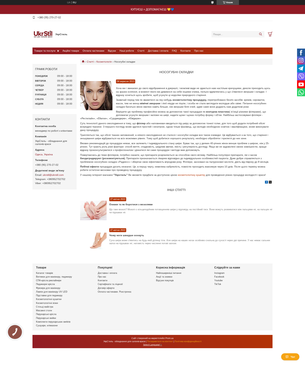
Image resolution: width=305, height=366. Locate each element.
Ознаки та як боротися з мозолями (131, 204)
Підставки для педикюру (49, 295)
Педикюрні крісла (45, 284)
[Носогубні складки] (96, 95)
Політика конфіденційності (188, 341)
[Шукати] (260, 34)
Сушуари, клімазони (47, 325)
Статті (140, 50)
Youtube (218, 280)
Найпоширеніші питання (168, 273)
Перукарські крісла (46, 314)
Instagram (219, 273)
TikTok (217, 284)
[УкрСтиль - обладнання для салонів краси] (43, 34)
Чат (293, 356)
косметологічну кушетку (191, 174)
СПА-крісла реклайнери (48, 280)
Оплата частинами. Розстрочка (114, 291)
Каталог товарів (44, 273)
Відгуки (112, 50)
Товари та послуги (44, 50)
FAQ (174, 50)
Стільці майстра (44, 306)
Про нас (199, 50)
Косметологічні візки (47, 303)
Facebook (219, 276)
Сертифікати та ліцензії (110, 284)
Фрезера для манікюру (48, 288)
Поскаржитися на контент (160, 341)
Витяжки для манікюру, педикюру (54, 276)
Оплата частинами (93, 50)
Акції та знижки (164, 276)
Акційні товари (70, 50)
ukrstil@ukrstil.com (53, 174)
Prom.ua (169, 338)
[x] (270, 182)
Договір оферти (106, 288)
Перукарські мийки (46, 318)
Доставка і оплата (158, 50)
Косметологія (104, 61)
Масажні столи (44, 310)
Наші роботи (126, 50)
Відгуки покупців (165, 280)
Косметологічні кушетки (48, 299)
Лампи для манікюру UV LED (51, 291)
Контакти (185, 50)
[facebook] (266, 182)
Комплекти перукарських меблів (53, 321)
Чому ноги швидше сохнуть (126, 235)
